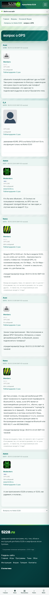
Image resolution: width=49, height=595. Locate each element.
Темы (29, 558)
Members (7, 62)
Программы (20, 558)
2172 (5, 221)
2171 (5, 163)
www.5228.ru (8, 189)
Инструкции (6, 562)
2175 (5, 363)
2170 (5, 105)
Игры (12, 558)
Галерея (23, 562)
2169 (5, 48)
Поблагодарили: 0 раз (12, 72)
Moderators (8, 178)
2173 (5, 300)
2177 (5, 456)
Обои (35, 558)
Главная (4, 558)
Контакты (32, 562)
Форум (16, 562)
